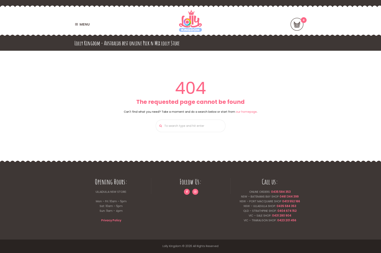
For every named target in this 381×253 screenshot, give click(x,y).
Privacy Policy (111, 220)
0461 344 (286, 197)
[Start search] (159, 126)
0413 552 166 (291, 201)
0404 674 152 (287, 211)
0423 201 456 (286, 220)
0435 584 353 (281, 192)
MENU (85, 24)
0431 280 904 (281, 216)
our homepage (246, 112)
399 (296, 197)
